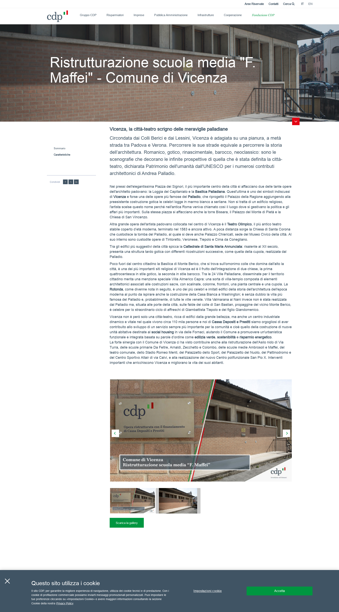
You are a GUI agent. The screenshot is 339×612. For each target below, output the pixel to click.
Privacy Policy (64, 603)
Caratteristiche (62, 154)
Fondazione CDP (263, 15)
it (302, 3)
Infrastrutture (206, 15)
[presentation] (115, 433)
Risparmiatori (115, 15)
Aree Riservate (254, 3)
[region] (169, 591)
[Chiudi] (7, 581)
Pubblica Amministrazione (171, 15)
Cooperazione (233, 15)
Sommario (59, 148)
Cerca (287, 3)
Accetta (279, 591)
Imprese (139, 15)
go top (296, 121)
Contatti (273, 3)
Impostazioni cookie (207, 591)
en (310, 3)
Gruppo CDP (88, 15)
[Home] (48, 14)
